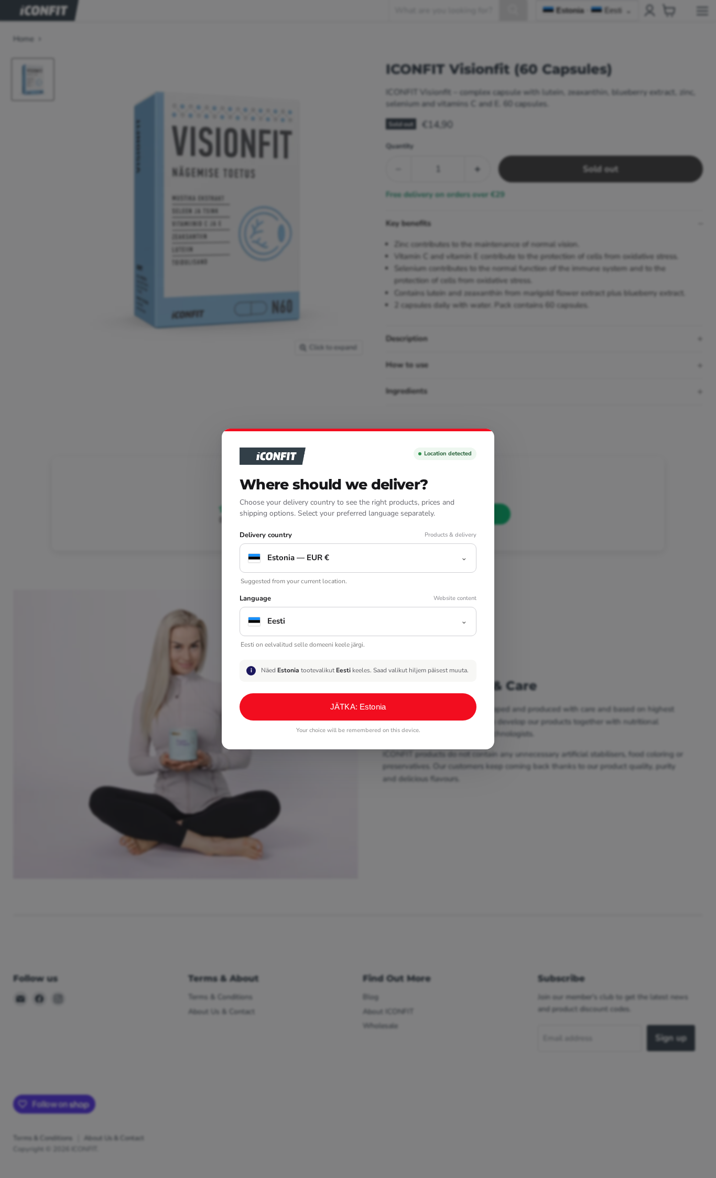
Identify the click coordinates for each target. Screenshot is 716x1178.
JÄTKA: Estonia (358, 706)
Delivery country (266, 535)
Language (255, 599)
